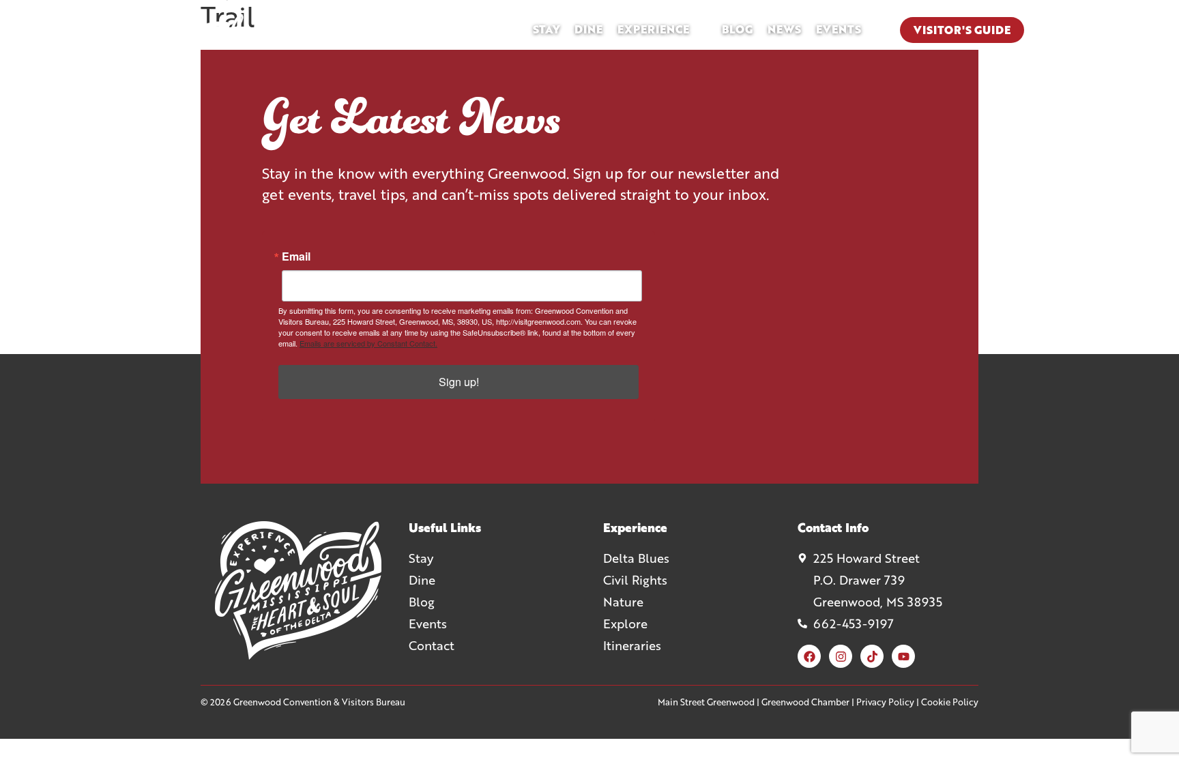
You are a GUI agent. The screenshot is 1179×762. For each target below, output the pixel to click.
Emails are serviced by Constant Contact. (368, 343)
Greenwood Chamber (805, 702)
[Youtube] (903, 656)
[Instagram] (840, 656)
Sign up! (459, 382)
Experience (653, 29)
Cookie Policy (949, 702)
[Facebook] (809, 656)
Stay (546, 29)
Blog (737, 29)
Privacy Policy (885, 702)
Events (838, 29)
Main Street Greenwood (706, 702)
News (784, 29)
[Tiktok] (872, 656)
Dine (588, 29)
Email (296, 256)
